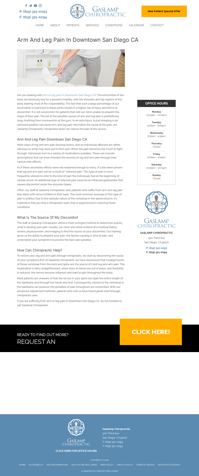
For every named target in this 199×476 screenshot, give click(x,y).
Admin (22, 465)
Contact (157, 25)
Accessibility (36, 465)
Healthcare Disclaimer (84, 465)
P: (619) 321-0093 (33, 11)
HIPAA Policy (107, 465)
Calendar (136, 25)
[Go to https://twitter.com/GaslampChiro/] (30, 6)
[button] (151, 332)
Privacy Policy (125, 465)
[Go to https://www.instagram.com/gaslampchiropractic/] (40, 6)
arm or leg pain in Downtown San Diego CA (69, 95)
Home (40, 25)
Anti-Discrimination (57, 465)
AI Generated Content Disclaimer (99, 471)
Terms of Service (145, 465)
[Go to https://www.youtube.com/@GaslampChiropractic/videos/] (35, 6)
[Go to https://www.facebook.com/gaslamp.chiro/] (26, 6)
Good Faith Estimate (169, 465)
